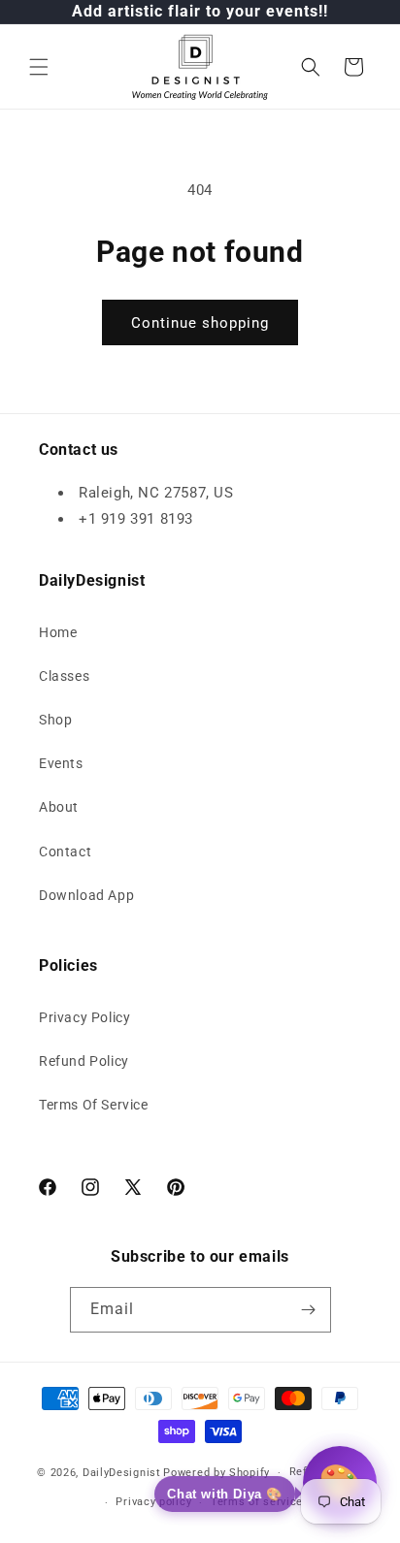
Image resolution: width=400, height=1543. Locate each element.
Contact (65, 851)
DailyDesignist (122, 1472)
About (59, 807)
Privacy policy (153, 1501)
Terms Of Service (94, 1104)
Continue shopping (200, 323)
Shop (55, 719)
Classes (64, 676)
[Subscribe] (308, 1310)
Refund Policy (84, 1061)
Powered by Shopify (216, 1472)
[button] (38, 67)
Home (58, 632)
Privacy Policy (84, 1017)
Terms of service (257, 1501)
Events (61, 763)
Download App (86, 895)
